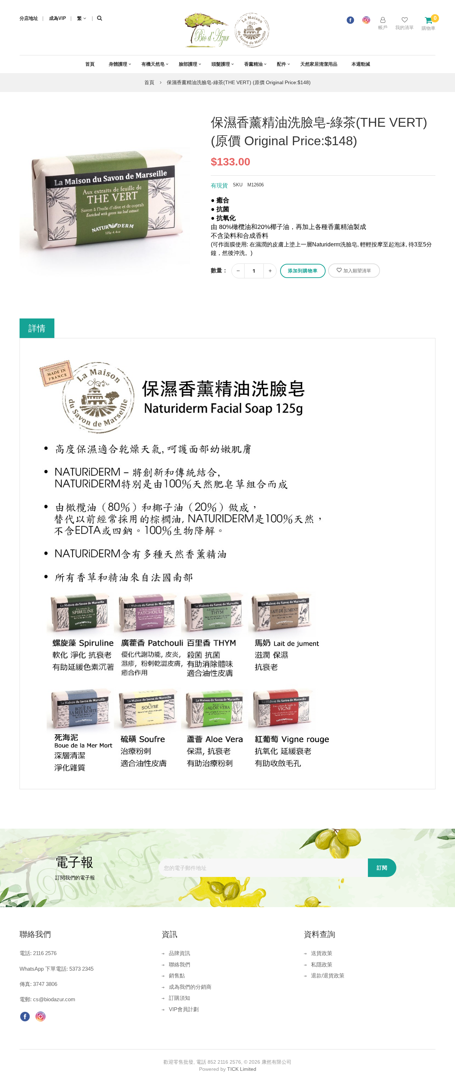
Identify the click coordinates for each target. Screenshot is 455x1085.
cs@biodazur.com (54, 999)
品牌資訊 (179, 953)
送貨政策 (321, 953)
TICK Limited (241, 1069)
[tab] (37, 328)
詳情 (37, 328)
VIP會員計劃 (184, 1009)
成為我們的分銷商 (190, 987)
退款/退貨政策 (327, 975)
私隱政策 (321, 964)
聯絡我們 (179, 964)
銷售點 (177, 975)
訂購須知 (179, 998)
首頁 (149, 82)
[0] (428, 20)
